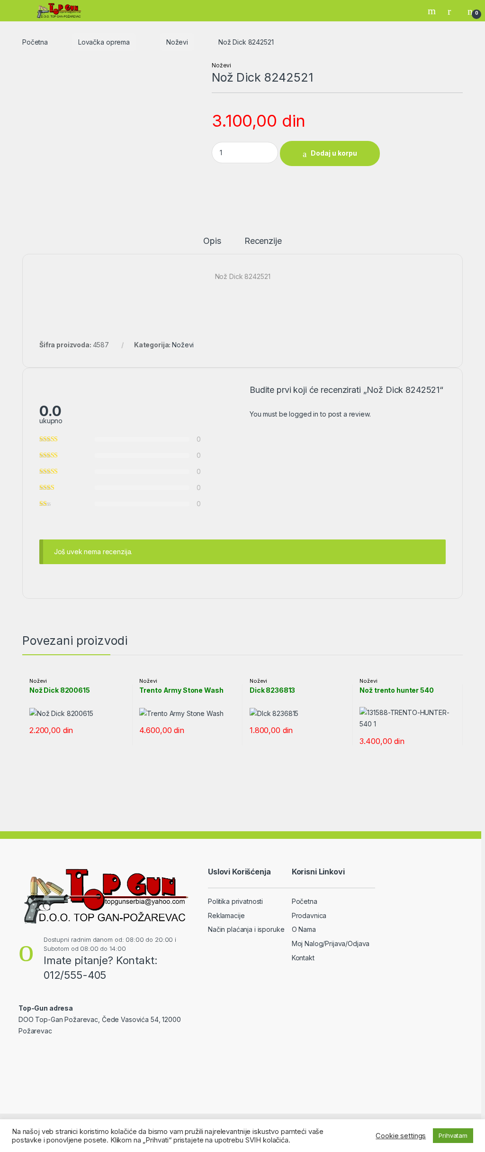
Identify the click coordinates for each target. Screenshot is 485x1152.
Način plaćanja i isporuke (246, 929)
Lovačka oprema (104, 42)
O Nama (304, 929)
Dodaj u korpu (334, 153)
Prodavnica (309, 915)
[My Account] (453, 11)
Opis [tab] (212, 241)
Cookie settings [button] (401, 1136)
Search (433, 11)
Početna (35, 42)
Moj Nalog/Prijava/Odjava (331, 943)
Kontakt (303, 958)
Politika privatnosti (235, 901)
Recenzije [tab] (263, 241)
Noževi (177, 42)
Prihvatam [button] (453, 1135)
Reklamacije (226, 915)
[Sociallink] (22, 1051)
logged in (303, 414)
